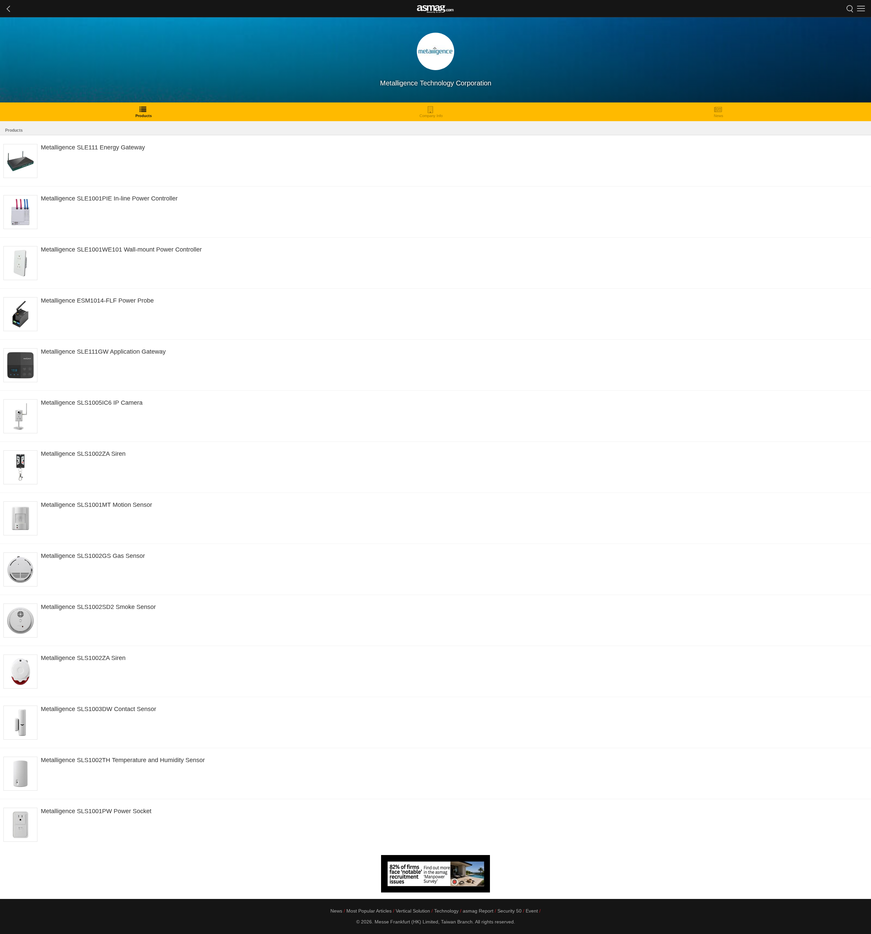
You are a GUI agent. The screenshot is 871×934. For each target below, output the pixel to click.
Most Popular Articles (369, 911)
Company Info (431, 116)
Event (532, 911)
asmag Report (478, 911)
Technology (446, 911)
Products (143, 116)
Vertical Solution (413, 911)
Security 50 (509, 911)
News (718, 116)
